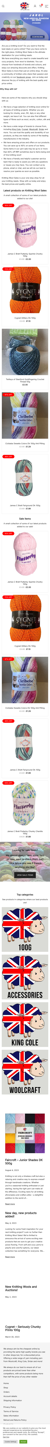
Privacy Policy (9, 1407)
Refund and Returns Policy (15, 1420)
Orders (6, 1392)
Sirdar (41, 129)
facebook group (24, 77)
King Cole (16, 129)
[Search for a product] (3, 6)
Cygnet (25, 129)
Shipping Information (12, 1400)
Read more (10, 1204)
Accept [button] (23, 1442)
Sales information (11, 1416)
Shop (5, 1387)
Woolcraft (33, 129)
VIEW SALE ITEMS (25, 875)
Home (6, 1383)
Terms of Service (10, 1411)
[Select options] (25, 226)
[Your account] (35, 6)
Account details (10, 1396)
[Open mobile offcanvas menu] (46, 6)
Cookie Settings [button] (10, 1442)
